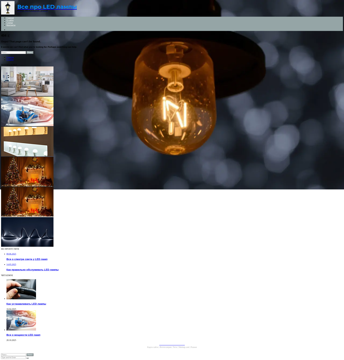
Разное (194, 347)
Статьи (9, 23)
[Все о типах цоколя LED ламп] (81, 112)
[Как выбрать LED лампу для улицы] (81, 202)
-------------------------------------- (172, 345)
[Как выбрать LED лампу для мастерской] (81, 172)
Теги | (176, 347)
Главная (10, 18)
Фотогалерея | (166, 347)
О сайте (10, 20)
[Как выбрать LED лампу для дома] (81, 142)
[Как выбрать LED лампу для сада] (81, 232)
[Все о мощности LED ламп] (84, 320)
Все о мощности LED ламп (23, 334)
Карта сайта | (153, 347)
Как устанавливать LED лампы (26, 303)
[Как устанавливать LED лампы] (84, 289)
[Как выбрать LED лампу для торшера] (81, 81)
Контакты (10, 25)
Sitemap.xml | (185, 347)
